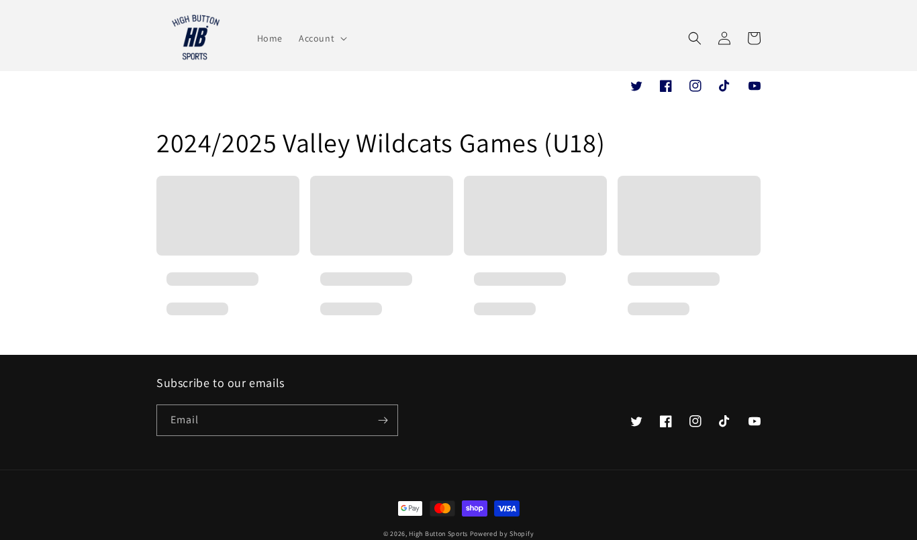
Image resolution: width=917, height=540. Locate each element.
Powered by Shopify (502, 533)
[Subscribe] (382, 420)
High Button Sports (439, 533)
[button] (321, 38)
